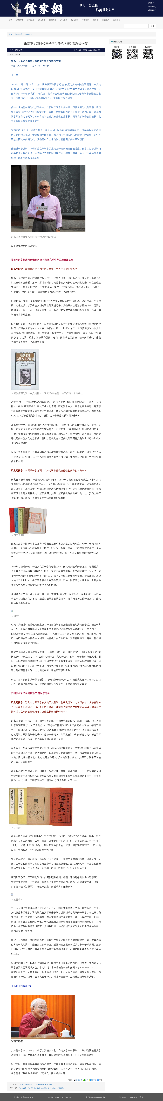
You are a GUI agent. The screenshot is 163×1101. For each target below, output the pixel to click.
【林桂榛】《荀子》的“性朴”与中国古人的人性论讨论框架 (41, 1088)
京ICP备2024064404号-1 (96, 1097)
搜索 (152, 26)
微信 (86, 1080)
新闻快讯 (30, 19)
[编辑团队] (152, 10)
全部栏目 (116, 19)
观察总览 (28, 34)
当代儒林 (74, 19)
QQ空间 (93, 1080)
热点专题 (41, 19)
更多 (100, 1080)
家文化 (95, 19)
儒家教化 (52, 19)
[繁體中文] (152, 2)
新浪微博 (79, 1080)
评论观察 (63, 19)
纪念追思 (105, 19)
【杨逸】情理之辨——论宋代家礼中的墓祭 (35, 1084)
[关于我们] (152, 6)
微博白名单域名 (27, 1097)
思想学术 (19, 19)
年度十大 (85, 19)
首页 (10, 19)
